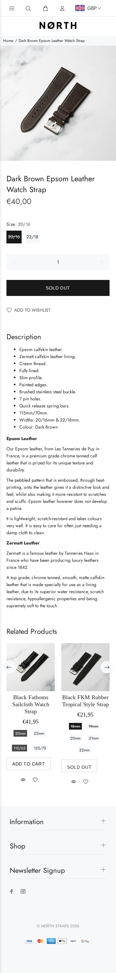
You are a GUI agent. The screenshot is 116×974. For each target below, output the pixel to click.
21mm (94, 738)
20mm (20, 733)
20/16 (14, 236)
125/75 (40, 748)
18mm (75, 726)
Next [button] (110, 103)
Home (8, 41)
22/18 (32, 236)
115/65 (19, 748)
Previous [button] (6, 103)
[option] (58, 103)
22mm (39, 733)
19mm (93, 726)
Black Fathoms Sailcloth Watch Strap (30, 704)
